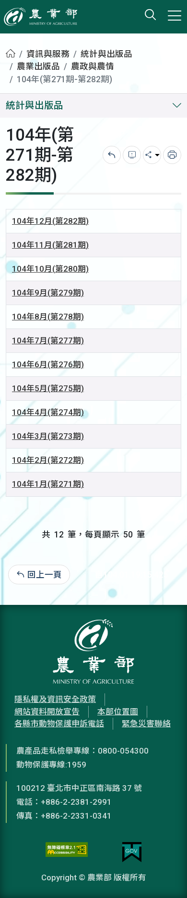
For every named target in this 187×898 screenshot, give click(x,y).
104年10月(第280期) (50, 269)
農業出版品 (38, 66)
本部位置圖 (117, 711)
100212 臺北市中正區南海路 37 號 (79, 788)
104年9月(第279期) (48, 292)
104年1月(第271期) (48, 484)
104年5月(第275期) (48, 388)
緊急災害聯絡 (146, 723)
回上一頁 (44, 575)
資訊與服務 (48, 54)
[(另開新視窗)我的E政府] (131, 852)
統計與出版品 (106, 54)
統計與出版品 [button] (34, 105)
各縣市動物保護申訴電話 (59, 723)
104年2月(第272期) (48, 460)
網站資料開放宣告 (47, 711)
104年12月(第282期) (50, 221)
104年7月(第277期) (48, 340)
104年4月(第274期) (48, 412)
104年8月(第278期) (48, 316)
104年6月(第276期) (48, 364)
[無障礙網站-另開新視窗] (67, 852)
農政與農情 (92, 66)
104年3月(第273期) (48, 436)
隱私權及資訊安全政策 (55, 699)
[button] (165, 876)
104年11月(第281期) (50, 245)
